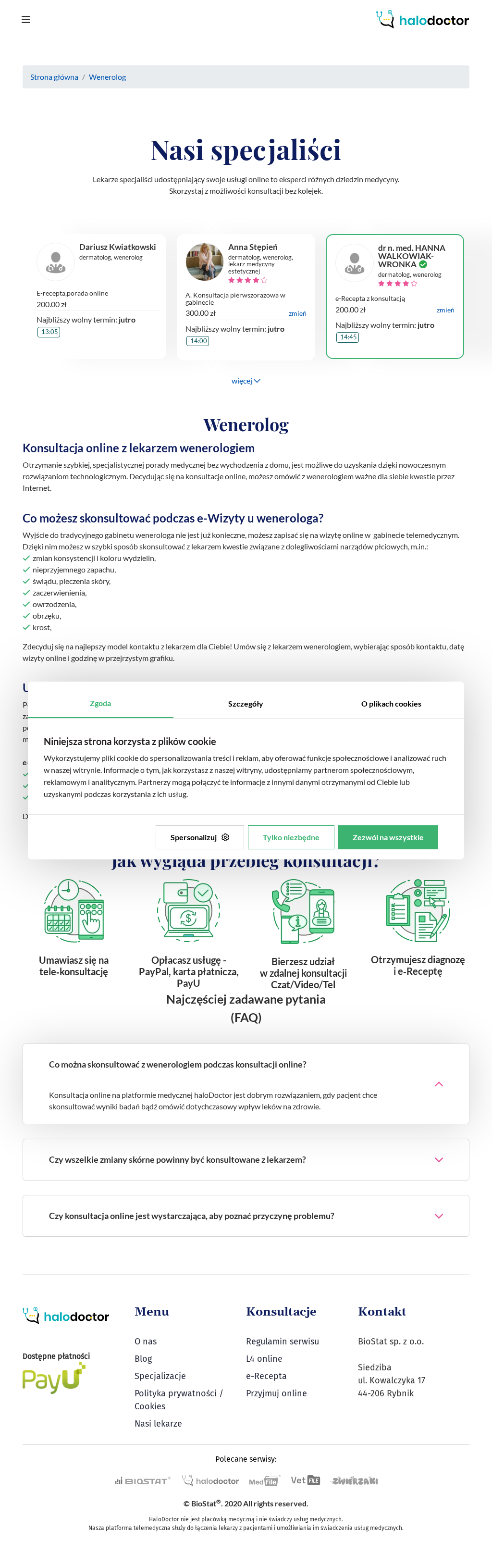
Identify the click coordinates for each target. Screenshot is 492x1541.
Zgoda (100, 703)
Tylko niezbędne (291, 837)
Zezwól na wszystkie (388, 837)
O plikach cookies (391, 703)
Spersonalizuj (194, 837)
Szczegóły (245, 703)
